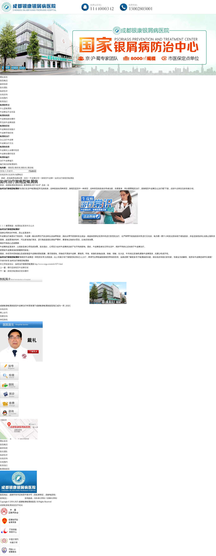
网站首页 (4, 77)
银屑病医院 (4, 469)
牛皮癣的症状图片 (7, 129)
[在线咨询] (0, 274)
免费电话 (19, 175)
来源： (3, 185)
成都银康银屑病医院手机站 (11, 505)
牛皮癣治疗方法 (6, 143)
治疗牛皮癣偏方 (6, 161)
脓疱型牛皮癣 (47, 178)
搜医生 (24, 168)
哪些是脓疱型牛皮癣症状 (18, 267)
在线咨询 (4, 94)
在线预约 (4, 98)
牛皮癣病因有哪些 (7, 119)
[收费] (9, 407)
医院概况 (4, 80)
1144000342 (13, 498)
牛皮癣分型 (34, 178)
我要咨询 (4, 316)
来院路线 (4, 320)
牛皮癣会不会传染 (7, 112)
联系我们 (4, 101)
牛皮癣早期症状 (6, 133)
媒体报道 (4, 84)
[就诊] (9, 398)
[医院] (9, 388)
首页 (26, 178)
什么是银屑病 (5, 108)
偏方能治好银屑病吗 (8, 164)
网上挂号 (4, 313)
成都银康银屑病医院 (14, 185)
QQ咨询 (11, 175)
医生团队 (4, 87)
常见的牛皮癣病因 (7, 122)
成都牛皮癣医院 (177, 188)
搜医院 (11, 168)
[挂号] (9, 370)
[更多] (68, 306)
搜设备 (30, 168)
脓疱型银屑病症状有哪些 (18, 271)
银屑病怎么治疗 (79, 257)
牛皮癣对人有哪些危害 (9, 150)
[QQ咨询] (9, 416)
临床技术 (4, 91)
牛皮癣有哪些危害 (7, 154)
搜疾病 (17, 168)
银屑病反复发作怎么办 (24, 226)
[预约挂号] (2, 274)
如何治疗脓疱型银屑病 (64, 178)
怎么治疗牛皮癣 (6, 140)
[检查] (9, 379)
